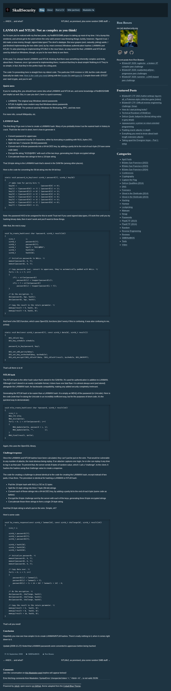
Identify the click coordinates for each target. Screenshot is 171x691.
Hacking (125, 200)
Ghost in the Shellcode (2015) (135, 197)
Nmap (124, 214)
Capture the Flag (129, 180)
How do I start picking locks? (134, 110)
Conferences (127, 173)
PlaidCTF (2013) (129, 221)
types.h (78, 76)
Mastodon (87, 10)
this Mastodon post (33, 673)
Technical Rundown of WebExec (136, 113)
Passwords (127, 217)
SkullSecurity (24, 10)
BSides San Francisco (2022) (135, 163)
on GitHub (36, 686)
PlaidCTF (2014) (129, 224)
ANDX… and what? (14, 21)
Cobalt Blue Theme (72, 686)
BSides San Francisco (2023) (135, 166)
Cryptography (128, 176)
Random (126, 228)
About (49, 10)
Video (124, 245)
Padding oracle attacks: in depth (136, 130)
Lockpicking (127, 207)
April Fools (127, 159)
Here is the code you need (35, 76)
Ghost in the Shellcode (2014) (135, 193)
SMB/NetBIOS (33, 654)
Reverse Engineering (131, 231)
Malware (126, 211)
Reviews (126, 234)
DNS (124, 187)
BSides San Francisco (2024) (135, 170)
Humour (125, 204)
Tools (124, 241)
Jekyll (16, 686)
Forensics (126, 190)
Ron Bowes (49, 654)
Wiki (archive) (73, 10)
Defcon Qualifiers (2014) (133, 183)
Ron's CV (60, 10)
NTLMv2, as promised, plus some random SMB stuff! (84, 21)
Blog (42, 10)
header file (66, 76)
